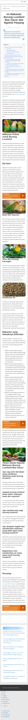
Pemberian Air (10, 53)
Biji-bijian (9, 48)
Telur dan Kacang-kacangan (13, 52)
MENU (24, 1)
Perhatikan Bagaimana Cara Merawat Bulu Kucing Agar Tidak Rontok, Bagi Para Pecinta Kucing (14, 640)
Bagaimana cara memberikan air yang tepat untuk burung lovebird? (14, 74)
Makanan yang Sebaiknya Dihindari (13, 55)
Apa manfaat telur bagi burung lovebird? (13, 67)
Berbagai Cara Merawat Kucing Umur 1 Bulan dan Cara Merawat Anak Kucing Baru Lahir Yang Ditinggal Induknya (14, 633)
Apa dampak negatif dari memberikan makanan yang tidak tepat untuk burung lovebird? (14, 71)
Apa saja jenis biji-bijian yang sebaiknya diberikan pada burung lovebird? (12, 61)
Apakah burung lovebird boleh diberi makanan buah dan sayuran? (14, 64)
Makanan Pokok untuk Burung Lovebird (14, 47)
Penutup (7, 76)
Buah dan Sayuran (11, 50)
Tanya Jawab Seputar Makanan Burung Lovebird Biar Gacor (13, 57)
